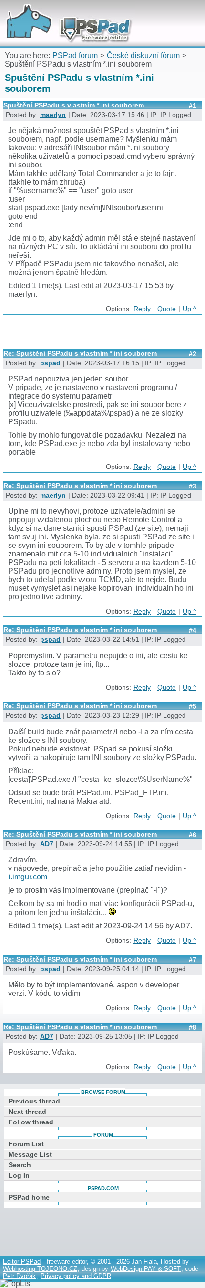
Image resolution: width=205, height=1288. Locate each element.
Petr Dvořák (19, 1275)
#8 (192, 1027)
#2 (192, 354)
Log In (19, 1175)
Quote (166, 308)
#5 (192, 706)
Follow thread (31, 1122)
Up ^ (189, 308)
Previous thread (34, 1101)
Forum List (26, 1144)
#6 (192, 835)
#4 (192, 630)
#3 (192, 486)
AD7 (46, 844)
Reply (142, 308)
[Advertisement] (104, 335)
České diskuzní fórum (143, 55)
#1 (192, 105)
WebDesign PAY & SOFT (146, 1268)
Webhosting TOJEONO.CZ (40, 1268)
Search (20, 1165)
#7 (192, 960)
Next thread (27, 1111)
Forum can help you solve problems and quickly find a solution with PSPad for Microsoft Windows (65, 13)
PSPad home (29, 1197)
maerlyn (53, 114)
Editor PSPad (22, 1261)
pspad (50, 363)
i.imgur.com (28, 877)
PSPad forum (75, 55)
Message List (30, 1154)
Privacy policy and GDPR (76, 1275)
